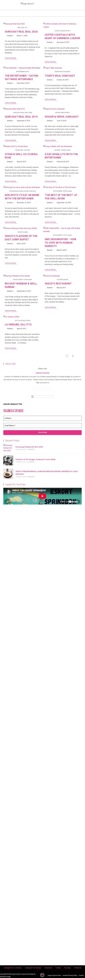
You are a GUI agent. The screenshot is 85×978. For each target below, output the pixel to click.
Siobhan (10, 35)
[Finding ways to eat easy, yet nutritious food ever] (21, 561)
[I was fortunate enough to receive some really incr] (64, 762)
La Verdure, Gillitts (18, 324)
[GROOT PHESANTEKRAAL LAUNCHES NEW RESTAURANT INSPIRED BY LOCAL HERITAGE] (8, 474)
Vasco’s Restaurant (58, 283)
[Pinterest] (12, 6)
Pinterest (77, 968)
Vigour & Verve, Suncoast (62, 116)
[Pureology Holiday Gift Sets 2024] (8, 448)
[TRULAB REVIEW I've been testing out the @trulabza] (64, 650)
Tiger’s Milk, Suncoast (60, 75)
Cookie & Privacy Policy (70, 975)
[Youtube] (8, 6)
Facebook (48, 968)
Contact (81, 975)
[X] (45, 388)
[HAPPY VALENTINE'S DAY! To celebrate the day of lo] (21, 644)
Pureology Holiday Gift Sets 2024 (29, 447)
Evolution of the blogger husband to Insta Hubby (36, 459)
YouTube (67, 968)
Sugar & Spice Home (54, 975)
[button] (42, 13)
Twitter (58, 968)
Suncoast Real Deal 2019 (21, 116)
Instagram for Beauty (33, 968)
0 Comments (31, 449)
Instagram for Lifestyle (13, 968)
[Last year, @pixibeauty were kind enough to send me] (64, 558)
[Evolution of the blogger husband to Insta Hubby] (8, 460)
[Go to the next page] (78, 356)
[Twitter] (16, 3)
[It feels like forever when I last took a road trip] (64, 839)
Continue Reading (11, 58)
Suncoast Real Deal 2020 (21, 31)
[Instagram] (3, 3)
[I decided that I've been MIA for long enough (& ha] (21, 897)
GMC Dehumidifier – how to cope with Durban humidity (60, 243)
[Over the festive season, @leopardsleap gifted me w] (21, 728)
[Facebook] (12, 3)
